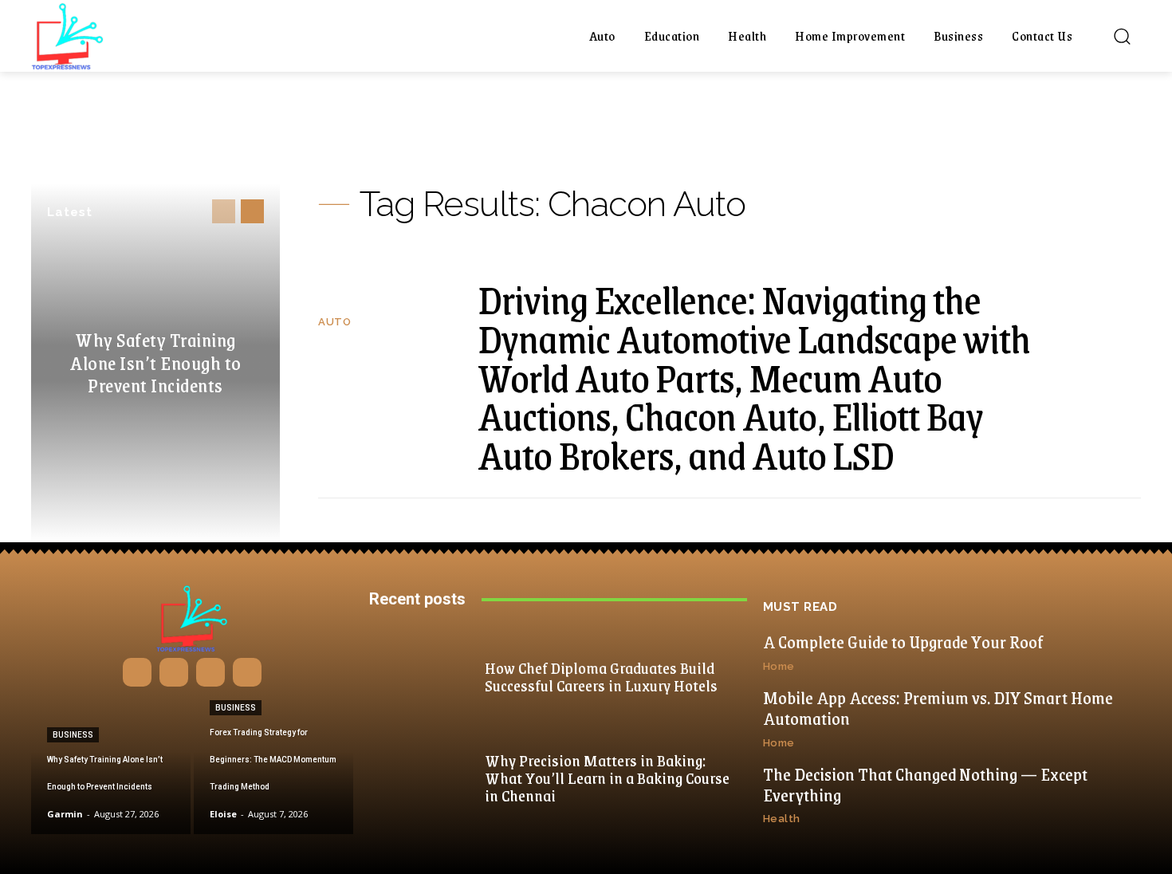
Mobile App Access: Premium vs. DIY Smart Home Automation (938, 707)
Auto (334, 322)
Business (73, 734)
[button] (1122, 36)
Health (781, 818)
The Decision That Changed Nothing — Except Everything (925, 784)
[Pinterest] (210, 672)
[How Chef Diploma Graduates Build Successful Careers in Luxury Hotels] (425, 675)
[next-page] (252, 211)
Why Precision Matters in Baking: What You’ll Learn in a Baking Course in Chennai (607, 777)
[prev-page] (223, 211)
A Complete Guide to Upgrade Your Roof (903, 642)
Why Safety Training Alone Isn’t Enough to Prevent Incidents (155, 362)
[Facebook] (137, 672)
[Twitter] (247, 672)
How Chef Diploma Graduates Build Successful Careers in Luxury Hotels (601, 676)
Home (779, 666)
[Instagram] (173, 672)
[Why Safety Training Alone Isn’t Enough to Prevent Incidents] (111, 766)
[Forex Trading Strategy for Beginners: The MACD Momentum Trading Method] (273, 766)
